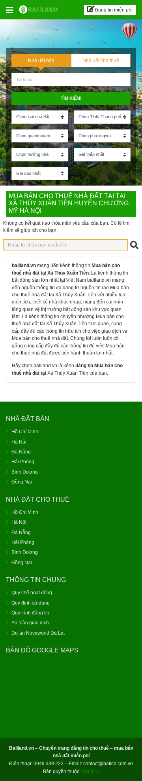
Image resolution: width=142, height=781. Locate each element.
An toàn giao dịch (30, 623)
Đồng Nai (21, 482)
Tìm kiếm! (71, 98)
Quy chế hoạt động (31, 592)
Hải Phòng (22, 461)
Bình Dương (24, 472)
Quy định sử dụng (30, 603)
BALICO (90, 771)
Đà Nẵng (21, 452)
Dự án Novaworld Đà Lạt (38, 633)
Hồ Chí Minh (24, 431)
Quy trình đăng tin (30, 613)
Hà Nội (18, 442)
